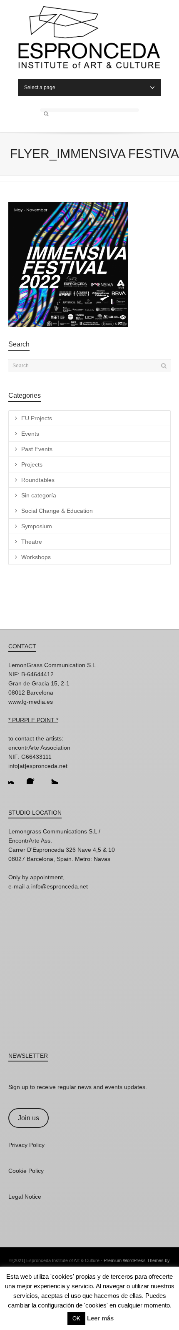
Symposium (36, 526)
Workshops (36, 557)
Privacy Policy (26, 1145)
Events (30, 433)
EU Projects (36, 418)
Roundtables (38, 480)
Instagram (15, 777)
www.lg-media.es (30, 701)
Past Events (36, 449)
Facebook (33, 777)
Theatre (31, 541)
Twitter (51, 777)
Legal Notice (24, 1196)
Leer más (100, 1318)
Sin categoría (38, 495)
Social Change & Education (57, 510)
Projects (31, 464)
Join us (28, 1118)
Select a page (39, 87)
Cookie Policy (26, 1170)
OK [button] (76, 1318)
